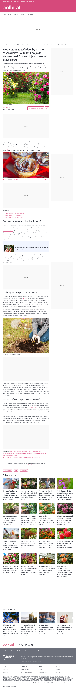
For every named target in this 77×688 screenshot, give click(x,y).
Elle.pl (4, 666)
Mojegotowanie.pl (25, 669)
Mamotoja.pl (24, 666)
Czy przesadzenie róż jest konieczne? (15, 213)
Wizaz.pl (58, 669)
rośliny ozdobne (8, 470)
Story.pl (58, 672)
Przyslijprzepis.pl (42, 672)
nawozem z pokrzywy (8, 231)
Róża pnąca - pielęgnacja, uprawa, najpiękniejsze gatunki (25, 451)
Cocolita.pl (5, 672)
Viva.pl (58, 666)
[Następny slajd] (73, 618)
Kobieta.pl (41, 669)
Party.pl (40, 666)
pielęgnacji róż (32, 407)
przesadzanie (23, 470)
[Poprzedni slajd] (3, 618)
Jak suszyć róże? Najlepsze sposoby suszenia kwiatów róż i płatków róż (21, 457)
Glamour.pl (5, 669)
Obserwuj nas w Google (37, 108)
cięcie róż (25, 298)
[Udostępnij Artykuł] (47, 108)
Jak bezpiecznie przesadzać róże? (14, 215)
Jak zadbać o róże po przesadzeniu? (15, 217)
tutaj (15, 686)
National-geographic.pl (26, 672)
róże (16, 470)
